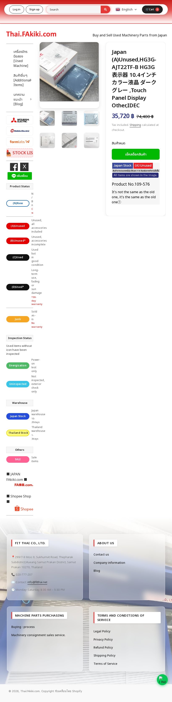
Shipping (135, 125)
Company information (109, 563)
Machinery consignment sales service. (38, 635)
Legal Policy (102, 631)
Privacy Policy (103, 639)
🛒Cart (152, 9)
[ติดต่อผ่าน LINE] (162, 679)
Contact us (101, 554)
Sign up (34, 9)
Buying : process (23, 627)
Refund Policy (103, 647)
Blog (97, 571)
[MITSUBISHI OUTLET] (19, 120)
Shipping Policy (104, 655)
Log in (17, 9)
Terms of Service (105, 664)
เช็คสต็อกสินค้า (135, 154)
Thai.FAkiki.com (30, 691)
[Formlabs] (19, 141)
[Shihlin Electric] (19, 131)
